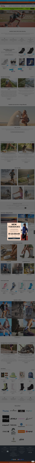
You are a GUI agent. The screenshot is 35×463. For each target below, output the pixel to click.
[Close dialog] (27, 223)
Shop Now (14, 238)
